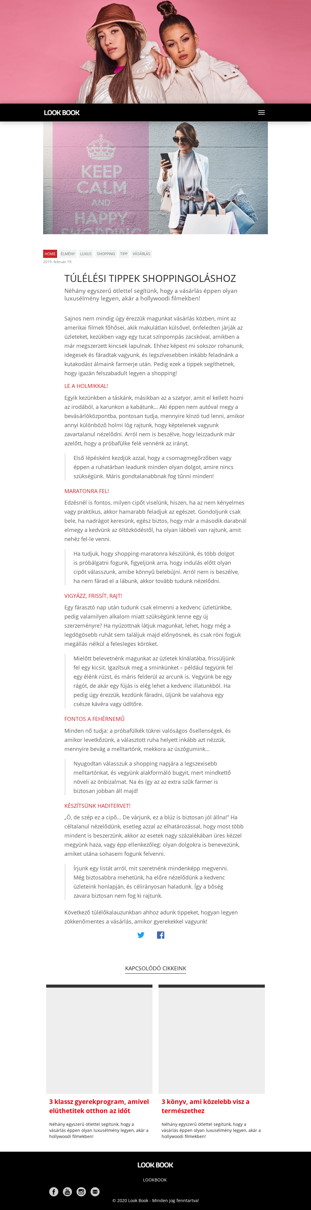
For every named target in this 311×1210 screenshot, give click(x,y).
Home (50, 253)
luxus (86, 253)
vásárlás (141, 253)
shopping (106, 253)
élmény (68, 253)
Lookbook (155, 1180)
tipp (124, 253)
